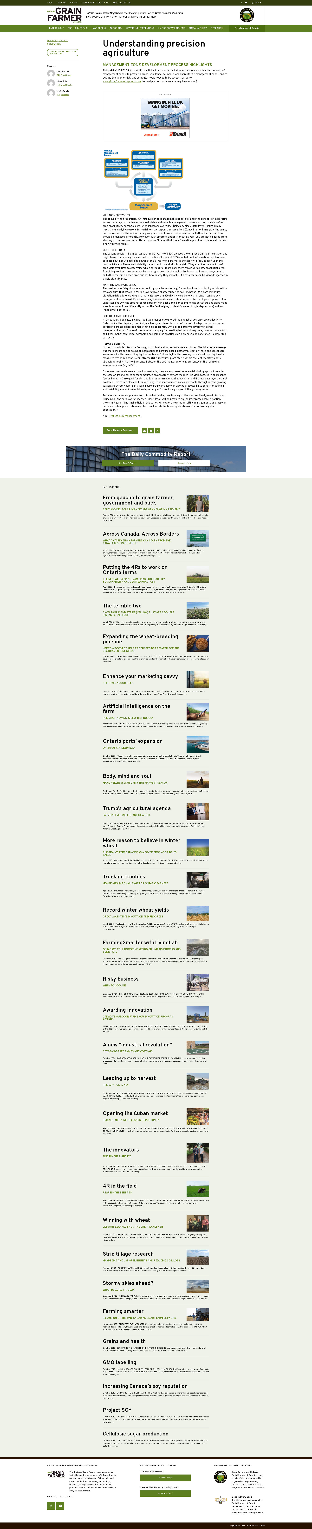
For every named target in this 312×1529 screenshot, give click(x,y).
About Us (61, 3)
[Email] (144, 430)
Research (217, 28)
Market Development (171, 28)
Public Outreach (78, 28)
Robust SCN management (125, 416)
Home (49, 3)
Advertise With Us (122, 3)
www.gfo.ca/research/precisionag (122, 81)
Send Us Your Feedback (120, 430)
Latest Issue (56, 28)
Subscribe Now (184, 463)
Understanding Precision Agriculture (63, 52)
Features (63, 41)
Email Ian (65, 95)
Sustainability (198, 28)
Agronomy (116, 28)
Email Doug (66, 75)
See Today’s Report (127, 463)
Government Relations (140, 28)
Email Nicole (66, 85)
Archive (74, 3)
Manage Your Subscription (95, 3)
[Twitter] (157, 430)
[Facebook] (151, 430)
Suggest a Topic (165, 1493)
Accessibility (66, 1496)
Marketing (99, 28)
